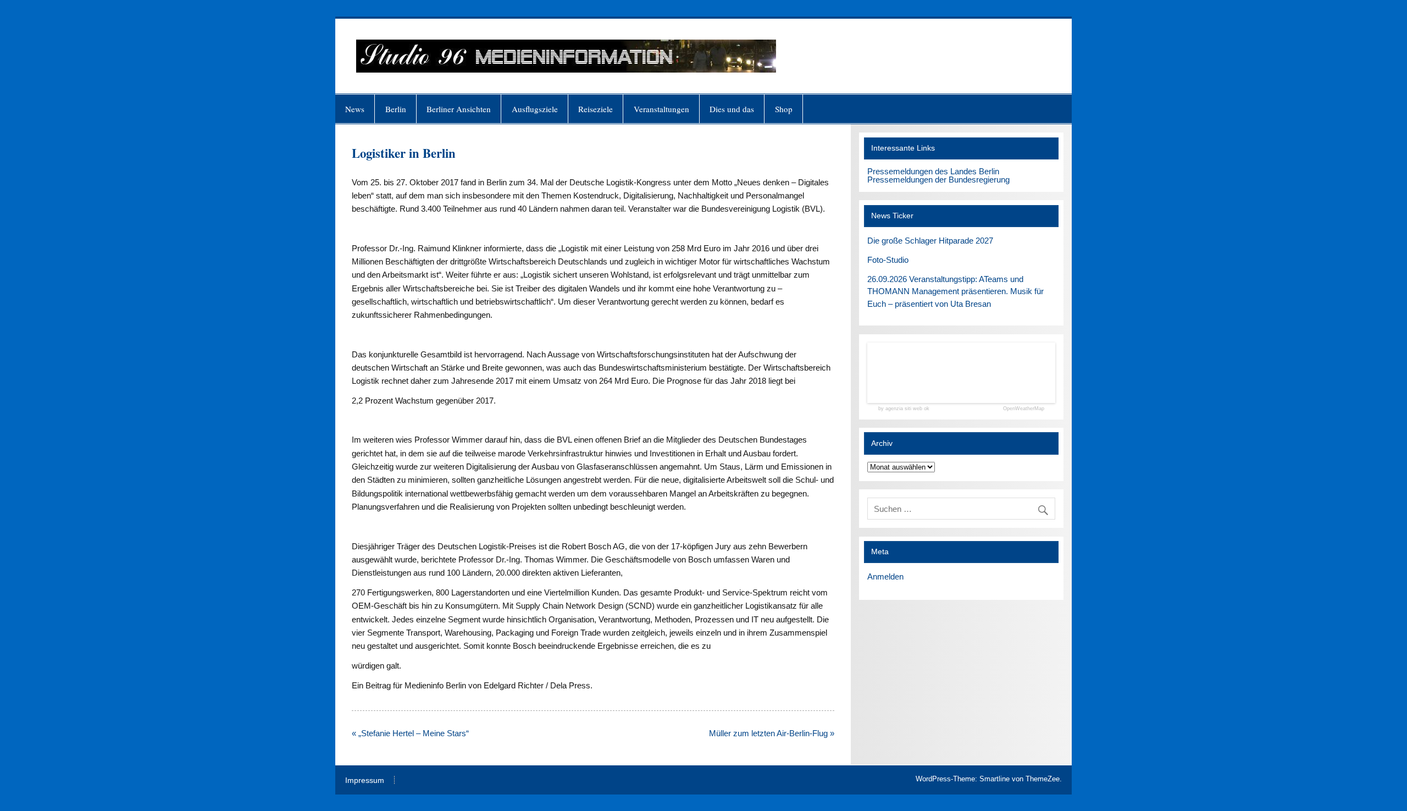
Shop (784, 108)
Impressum (364, 781)
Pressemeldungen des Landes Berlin (933, 171)
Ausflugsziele (535, 108)
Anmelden (885, 576)
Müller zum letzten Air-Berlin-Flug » (771, 733)
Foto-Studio (888, 259)
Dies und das (732, 108)
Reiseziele (595, 108)
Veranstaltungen (661, 108)
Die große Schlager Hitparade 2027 (930, 240)
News (354, 108)
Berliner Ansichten (458, 108)
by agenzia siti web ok (903, 408)
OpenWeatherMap (1023, 408)
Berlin (395, 108)
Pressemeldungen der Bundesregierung (938, 179)
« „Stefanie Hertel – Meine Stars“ (410, 733)
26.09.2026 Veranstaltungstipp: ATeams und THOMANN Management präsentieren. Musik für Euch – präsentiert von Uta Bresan (955, 291)
